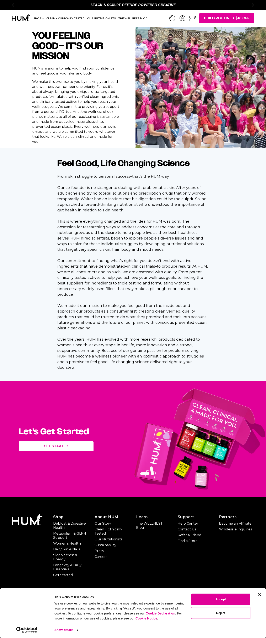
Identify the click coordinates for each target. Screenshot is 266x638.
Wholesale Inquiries (235, 529)
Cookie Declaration (160, 613)
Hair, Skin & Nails (66, 549)
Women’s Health (67, 543)
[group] (133, 5)
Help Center (188, 523)
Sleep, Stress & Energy (65, 557)
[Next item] (252, 5)
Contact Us (187, 529)
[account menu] (182, 18)
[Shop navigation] (43, 18)
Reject (220, 612)
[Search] (172, 18)
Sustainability (105, 545)
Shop (37, 18)
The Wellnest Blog (133, 18)
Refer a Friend (189, 535)
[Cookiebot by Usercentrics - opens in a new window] (27, 630)
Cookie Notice (146, 618)
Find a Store (188, 541)
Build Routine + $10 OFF (226, 18)
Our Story (103, 523)
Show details (63, 630)
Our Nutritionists (101, 18)
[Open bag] (192, 18)
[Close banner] (259, 594)
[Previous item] (13, 5)
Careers (101, 557)
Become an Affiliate (235, 523)
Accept (221, 599)
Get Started (56, 446)
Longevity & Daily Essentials (67, 567)
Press (99, 551)
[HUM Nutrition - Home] (21, 17)
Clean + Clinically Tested (65, 18)
